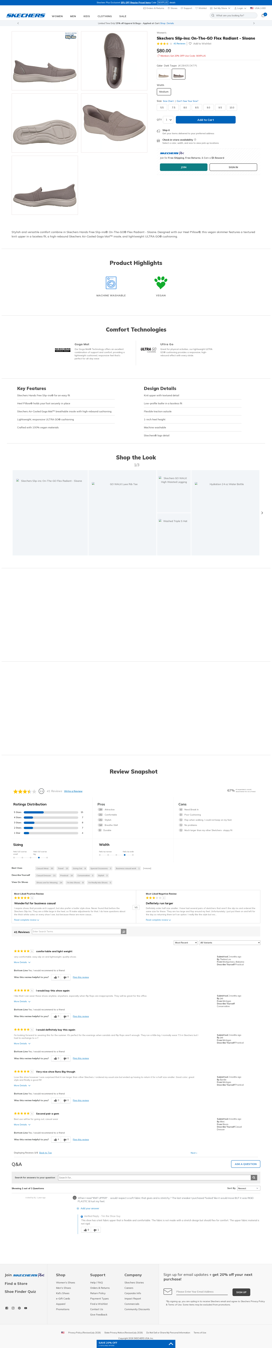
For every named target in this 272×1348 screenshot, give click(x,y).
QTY (159, 119)
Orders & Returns (155, 8)
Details (170, 23)
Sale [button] (122, 16)
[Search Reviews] (123, 931)
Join (9, 1275)
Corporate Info (133, 1293)
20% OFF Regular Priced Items (136, 2)
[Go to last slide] (18, 23)
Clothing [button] (105, 16)
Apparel (60, 1303)
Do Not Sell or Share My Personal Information (168, 1332)
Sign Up (241, 1292)
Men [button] (73, 16)
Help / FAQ (96, 1282)
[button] (240, 8)
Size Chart (168, 101)
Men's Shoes (63, 1287)
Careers (129, 1287)
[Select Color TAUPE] (163, 74)
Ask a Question (246, 1164)
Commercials (132, 1303)
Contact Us (96, 1309)
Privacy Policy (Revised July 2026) (84, 1332)
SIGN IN (233, 167)
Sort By (231, 1188)
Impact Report (133, 1298)
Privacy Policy (258, 1301)
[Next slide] (254, 23)
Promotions (62, 1309)
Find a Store (16, 1283)
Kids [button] (87, 16)
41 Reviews (179, 43)
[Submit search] (254, 1177)
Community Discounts (137, 1309)
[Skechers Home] (25, 15)
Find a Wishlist (99, 1303)
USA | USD (260, 8)
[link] (122, 512)
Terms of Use (175, 1304)
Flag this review (81, 977)
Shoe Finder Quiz (20, 1291)
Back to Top (45, 1152)
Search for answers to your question (35, 1177)
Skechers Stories (134, 1282)
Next (194, 1152)
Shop (162, 23)
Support (187, 8)
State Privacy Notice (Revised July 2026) (123, 1332)
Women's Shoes (65, 1282)
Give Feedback (98, 1314)
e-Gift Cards (63, 1298)
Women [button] (57, 16)
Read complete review (25, 919)
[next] (262, 513)
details (173, 2)
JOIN (183, 167)
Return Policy (98, 1293)
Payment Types (99, 1298)
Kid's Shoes (62, 1293)
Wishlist (202, 8)
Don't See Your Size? (187, 101)
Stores (173, 8)
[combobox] (233, 15)
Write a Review (73, 791)
